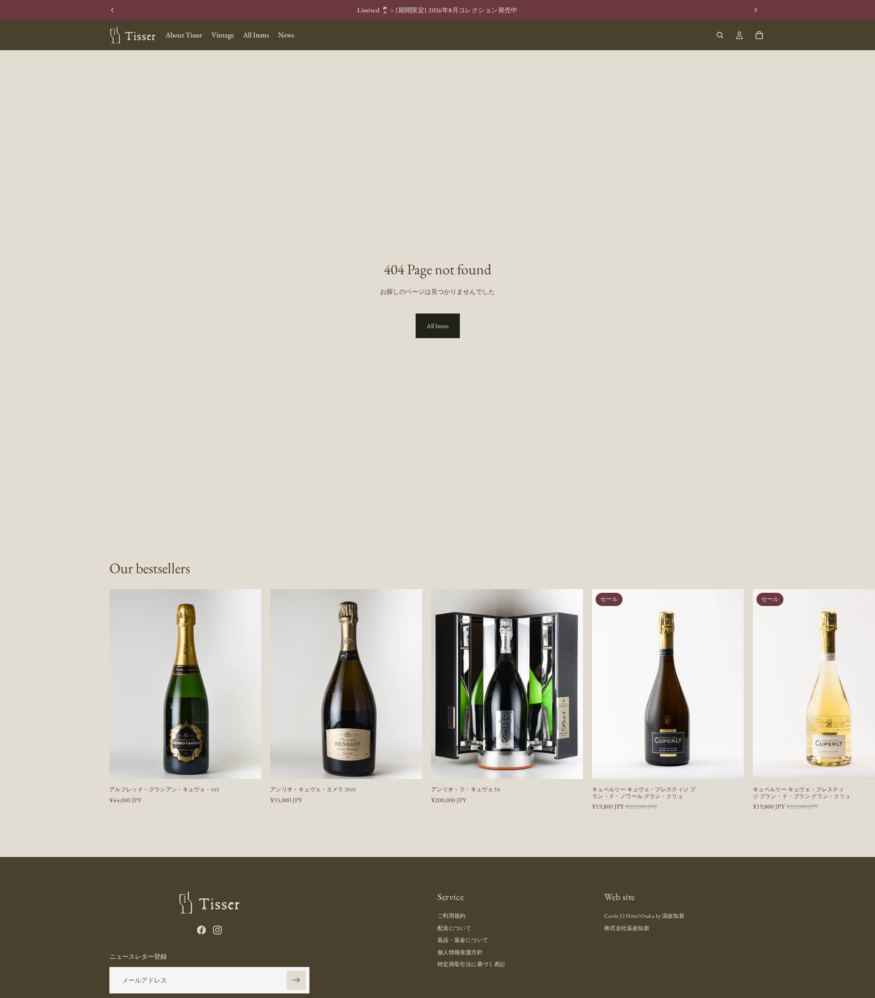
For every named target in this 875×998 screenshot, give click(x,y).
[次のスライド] (756, 10)
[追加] (247, 765)
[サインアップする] (296, 980)
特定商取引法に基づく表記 (471, 964)
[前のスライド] (113, 10)
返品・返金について (463, 940)
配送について (454, 928)
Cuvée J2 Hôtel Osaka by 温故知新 (644, 916)
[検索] (720, 35)
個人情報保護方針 (460, 952)
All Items (438, 326)
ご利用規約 (452, 916)
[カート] (759, 35)
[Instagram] (217, 930)
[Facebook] (201, 930)
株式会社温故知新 (626, 928)
